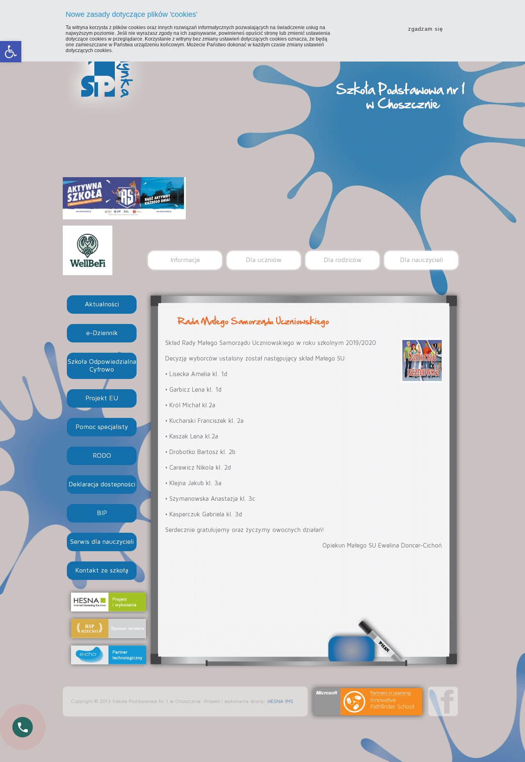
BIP (102, 513)
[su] (421, 360)
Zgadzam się (425, 29)
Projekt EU (101, 398)
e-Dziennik (102, 333)
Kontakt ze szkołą (101, 570)
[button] (10, 51)
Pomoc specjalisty (101, 427)
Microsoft (368, 701)
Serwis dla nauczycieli (102, 541)
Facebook (443, 701)
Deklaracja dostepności (101, 484)
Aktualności (102, 304)
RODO (102, 455)
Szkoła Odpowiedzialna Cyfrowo (102, 365)
